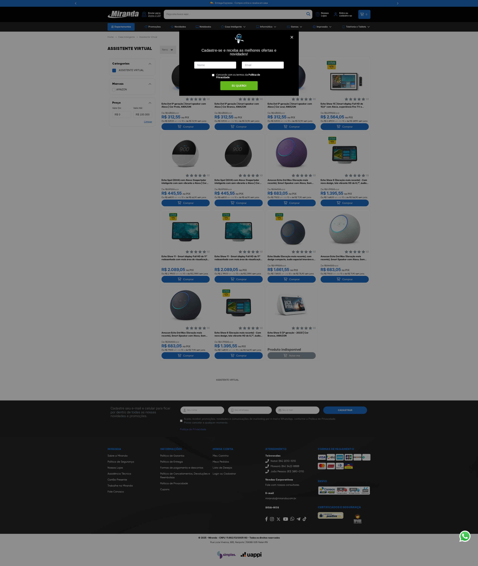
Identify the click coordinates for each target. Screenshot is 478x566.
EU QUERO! (239, 85)
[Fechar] (292, 37)
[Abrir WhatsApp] (465, 536)
